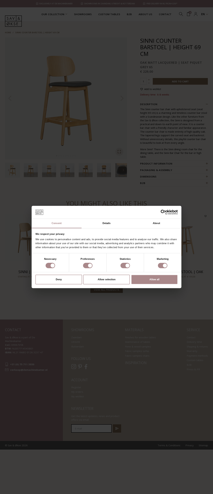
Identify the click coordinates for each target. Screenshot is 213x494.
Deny (59, 279)
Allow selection (106, 279)
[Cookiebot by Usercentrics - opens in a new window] (163, 212)
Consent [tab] (57, 223)
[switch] (88, 265)
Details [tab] (107, 223)
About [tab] (156, 223)
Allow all (154, 279)
